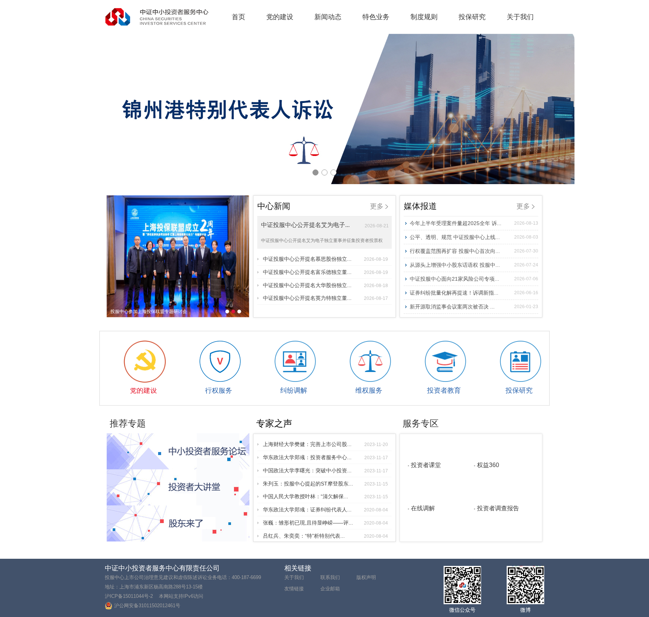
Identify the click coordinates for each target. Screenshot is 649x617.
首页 (238, 17)
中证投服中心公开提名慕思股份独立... (325, 259)
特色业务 (375, 17)
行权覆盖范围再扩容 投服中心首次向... (474, 251)
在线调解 (423, 508)
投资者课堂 (426, 465)
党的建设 (279, 17)
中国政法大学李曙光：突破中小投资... (325, 470)
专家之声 (274, 423)
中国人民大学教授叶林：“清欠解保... (325, 496)
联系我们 (330, 577)
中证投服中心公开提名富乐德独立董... (325, 272)
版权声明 (366, 577)
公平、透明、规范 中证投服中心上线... (474, 237)
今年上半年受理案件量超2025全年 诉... (474, 223)
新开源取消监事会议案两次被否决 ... (474, 307)
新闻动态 (327, 17)
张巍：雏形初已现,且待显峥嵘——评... (325, 523)
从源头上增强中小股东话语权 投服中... (474, 265)
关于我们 (520, 17)
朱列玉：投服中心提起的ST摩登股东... (325, 484)
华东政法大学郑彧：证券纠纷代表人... (325, 510)
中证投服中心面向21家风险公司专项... (474, 279)
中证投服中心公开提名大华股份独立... (325, 285)
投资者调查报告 (498, 508)
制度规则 (424, 17)
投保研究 (472, 17)
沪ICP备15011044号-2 (129, 596)
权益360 (488, 465)
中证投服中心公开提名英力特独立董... (325, 298)
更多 (377, 206)
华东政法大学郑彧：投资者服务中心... (325, 457)
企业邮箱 (330, 588)
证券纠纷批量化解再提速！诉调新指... (474, 293)
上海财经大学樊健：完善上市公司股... (325, 444)
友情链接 (294, 588)
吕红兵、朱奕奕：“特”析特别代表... (325, 536)
